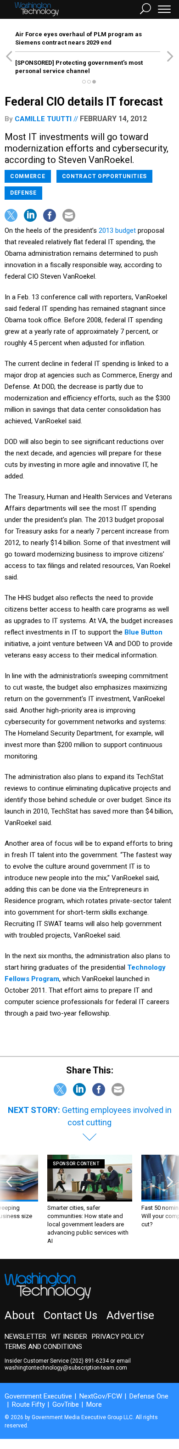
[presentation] (9, 1200)
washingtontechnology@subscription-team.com (66, 1368)
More (94, 1404)
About (19, 1315)
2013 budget (117, 230)
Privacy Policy (118, 1336)
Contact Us (70, 1315)
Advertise (130, 1315)
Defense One (148, 1396)
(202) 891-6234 (89, 1361)
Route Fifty (28, 1404)
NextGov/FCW (100, 1396)
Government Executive (38, 1396)
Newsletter (25, 1336)
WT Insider (69, 1336)
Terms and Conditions (43, 1346)
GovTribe (65, 1404)
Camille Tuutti (43, 119)
